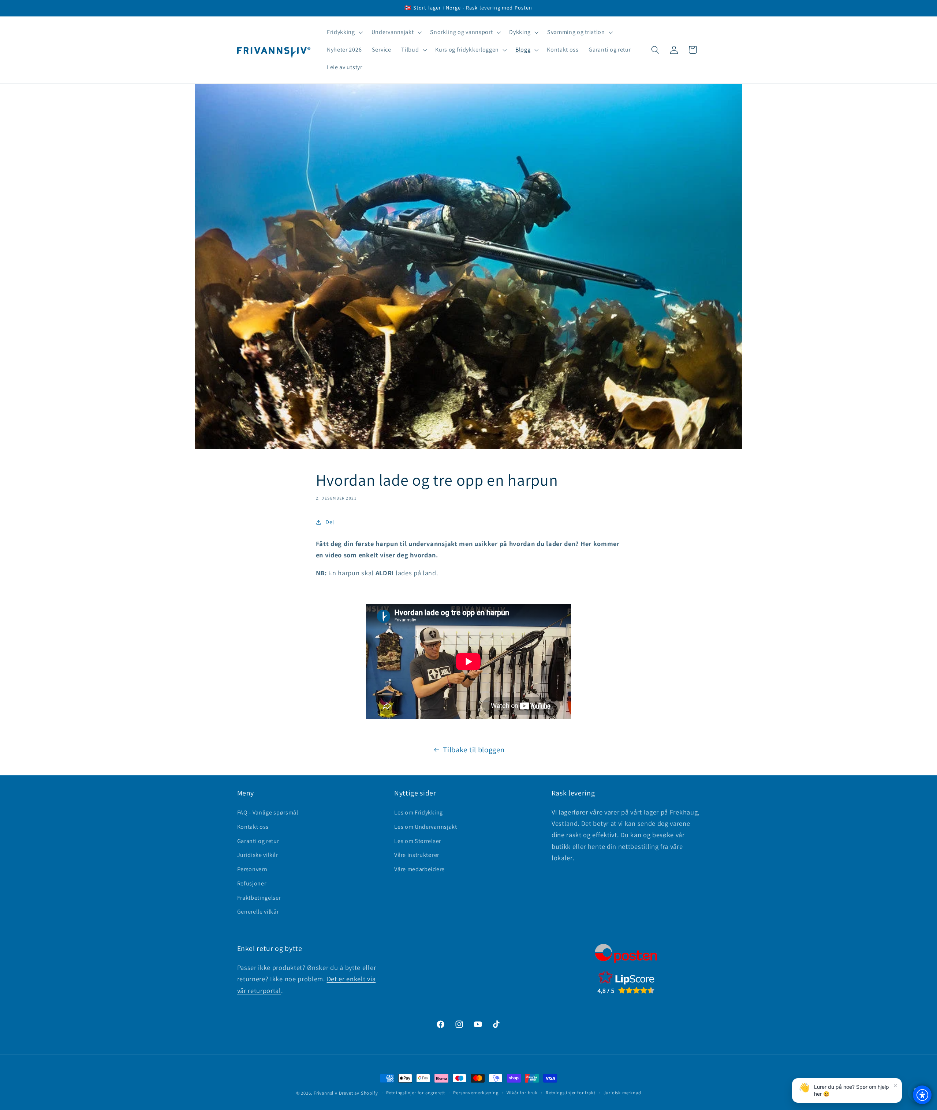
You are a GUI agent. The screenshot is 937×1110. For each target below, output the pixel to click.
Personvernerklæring (475, 1093)
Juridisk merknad (622, 1093)
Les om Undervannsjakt (425, 827)
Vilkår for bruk (522, 1093)
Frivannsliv (325, 1093)
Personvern (252, 869)
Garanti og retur (258, 841)
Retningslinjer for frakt (570, 1093)
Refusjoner (251, 883)
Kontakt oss (253, 827)
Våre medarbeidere (419, 869)
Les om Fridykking (418, 812)
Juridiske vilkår (257, 855)
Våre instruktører (416, 855)
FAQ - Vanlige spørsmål (267, 812)
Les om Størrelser (417, 841)
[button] (344, 32)
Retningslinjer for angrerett (415, 1093)
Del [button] (329, 522)
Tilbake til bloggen (473, 750)
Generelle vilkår (258, 911)
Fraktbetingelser (259, 898)
